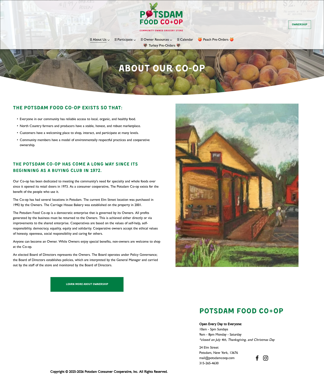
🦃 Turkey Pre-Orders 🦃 (162, 46)
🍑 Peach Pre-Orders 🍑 (216, 40)
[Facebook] (257, 358)
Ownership (299, 24)
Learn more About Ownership (87, 284)
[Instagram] (265, 358)
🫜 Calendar (185, 40)
